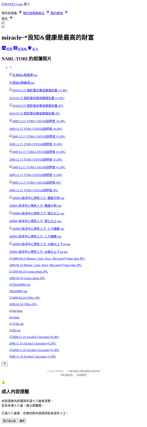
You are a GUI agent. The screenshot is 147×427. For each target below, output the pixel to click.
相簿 (9, 49)
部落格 (23, 49)
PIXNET (60, 371)
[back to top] (5, 363)
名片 (35, 49)
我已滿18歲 (9, 421)
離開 (22, 421)
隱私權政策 (66, 375)
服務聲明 (82, 375)
